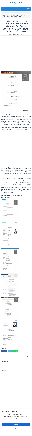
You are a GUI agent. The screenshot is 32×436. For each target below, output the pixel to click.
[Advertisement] (16, 54)
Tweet (9, 351)
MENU (28, 9)
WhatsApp (15, 351)
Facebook (4, 351)
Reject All (16, 433)
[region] (16, 422)
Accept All (16, 424)
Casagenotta (16, 2)
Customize (16, 429)
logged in (9, 364)
